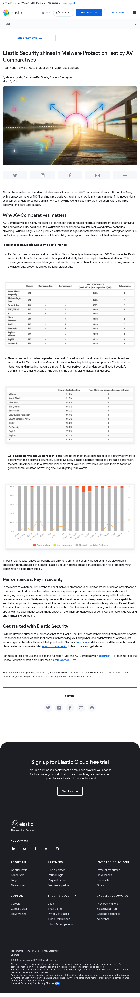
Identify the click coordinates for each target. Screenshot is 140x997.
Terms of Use (32, 950)
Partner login (55, 875)
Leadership (17, 875)
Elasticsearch (68, 774)
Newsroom (18, 885)
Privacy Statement (50, 950)
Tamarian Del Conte (36, 77)
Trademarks (17, 950)
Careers (15, 903)
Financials (103, 880)
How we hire (18, 913)
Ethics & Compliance (60, 924)
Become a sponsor (108, 913)
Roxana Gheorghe (61, 77)
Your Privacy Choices (43, 983)
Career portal (19, 908)
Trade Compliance (59, 919)
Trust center (55, 908)
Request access (58, 880)
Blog (14, 880)
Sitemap (15, 955)
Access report (67, 3)
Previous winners (107, 903)
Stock (100, 885)
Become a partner (59, 885)
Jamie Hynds (14, 77)
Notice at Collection (21, 983)
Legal (51, 903)
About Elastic (19, 870)
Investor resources (108, 870)
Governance (104, 875)
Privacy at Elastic (58, 913)
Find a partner (56, 870)
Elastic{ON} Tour (107, 908)
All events (103, 919)
